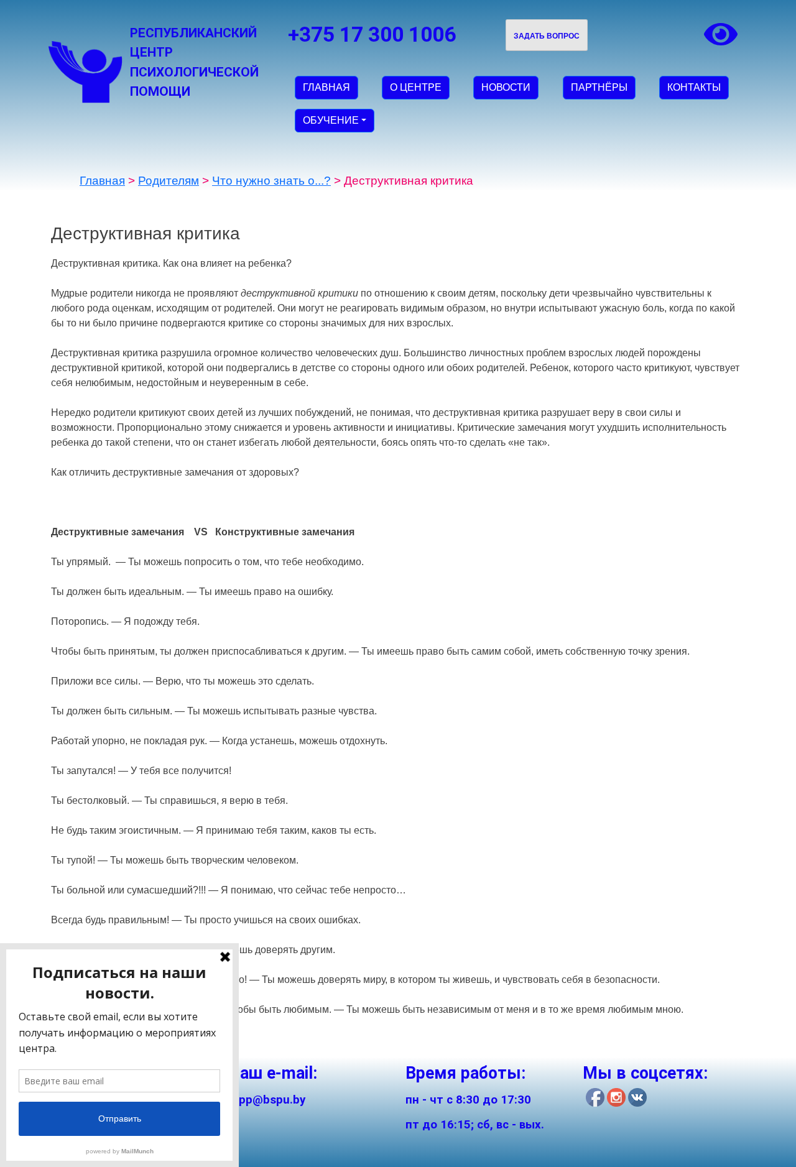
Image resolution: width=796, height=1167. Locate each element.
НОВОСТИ (505, 87)
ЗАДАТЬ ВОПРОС (547, 36)
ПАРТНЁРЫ (599, 87)
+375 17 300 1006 (372, 34)
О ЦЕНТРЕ (416, 87)
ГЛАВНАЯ (326, 87)
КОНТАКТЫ (694, 87)
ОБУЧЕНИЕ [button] (331, 120)
